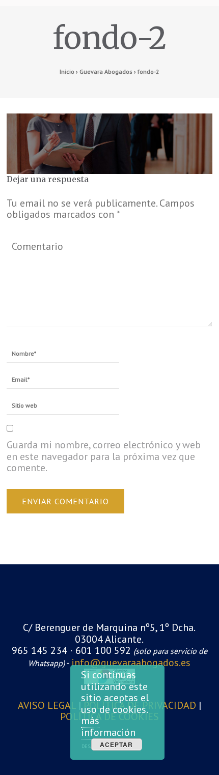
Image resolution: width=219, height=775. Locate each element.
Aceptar (116, 744)
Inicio (67, 71)
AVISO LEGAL (48, 705)
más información (108, 726)
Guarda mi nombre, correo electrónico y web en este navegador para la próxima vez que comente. (104, 456)
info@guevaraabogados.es (130, 662)
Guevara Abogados (105, 71)
